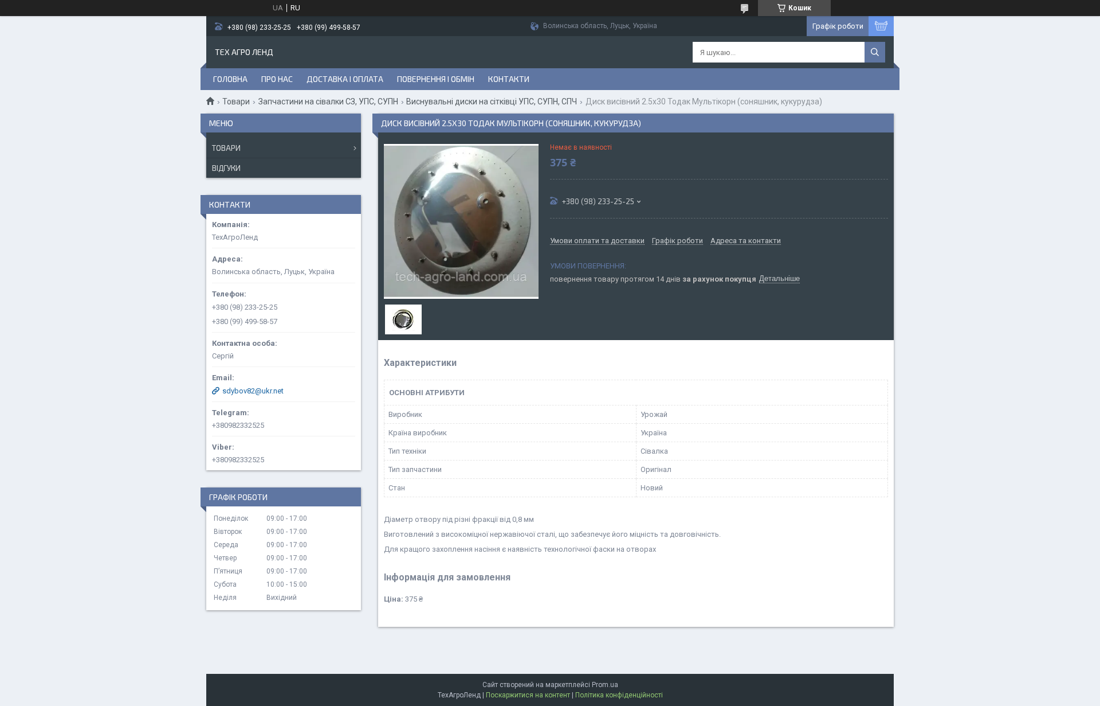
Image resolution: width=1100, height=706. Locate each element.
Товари (236, 101)
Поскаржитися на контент (528, 695)
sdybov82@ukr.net (253, 391)
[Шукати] (875, 52)
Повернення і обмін (435, 79)
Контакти (508, 79)
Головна (230, 79)
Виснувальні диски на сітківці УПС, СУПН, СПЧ (491, 101)
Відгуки (226, 168)
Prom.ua (605, 685)
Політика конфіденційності (619, 695)
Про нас (277, 79)
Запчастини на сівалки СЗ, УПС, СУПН (328, 101)
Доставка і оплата (345, 79)
